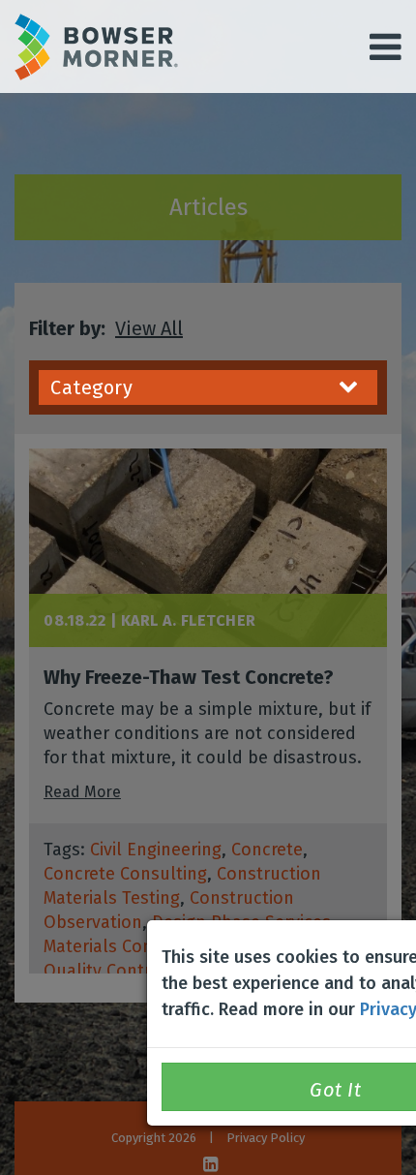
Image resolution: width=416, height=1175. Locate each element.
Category (91, 387)
